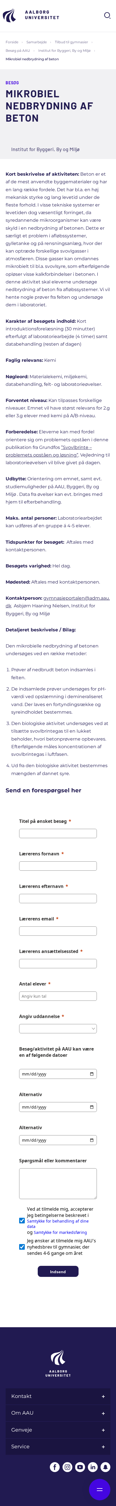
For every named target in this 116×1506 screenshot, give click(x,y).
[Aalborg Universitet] (31, 15)
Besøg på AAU (18, 50)
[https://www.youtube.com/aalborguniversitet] (80, 1467)
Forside (12, 42)
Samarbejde (36, 42)
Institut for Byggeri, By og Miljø (64, 50)
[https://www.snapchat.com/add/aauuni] (105, 1467)
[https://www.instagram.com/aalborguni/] (67, 1467)
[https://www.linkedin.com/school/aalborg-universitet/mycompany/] (93, 1467)
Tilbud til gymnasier (71, 42)
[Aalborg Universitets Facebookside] (55, 1467)
